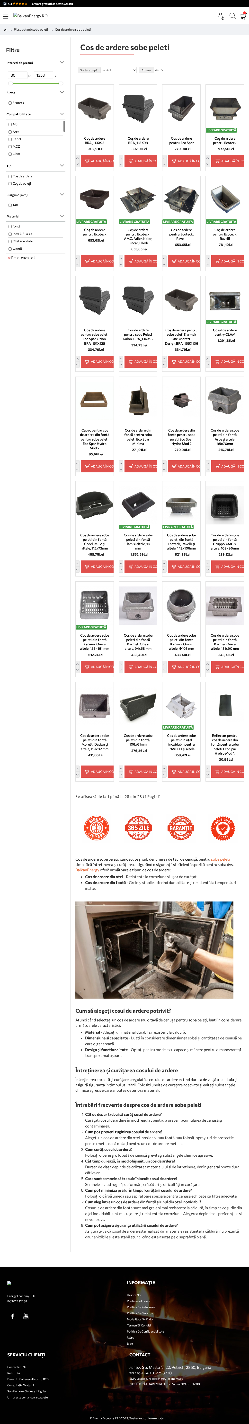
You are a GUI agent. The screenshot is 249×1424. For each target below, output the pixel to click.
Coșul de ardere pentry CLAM (225, 332)
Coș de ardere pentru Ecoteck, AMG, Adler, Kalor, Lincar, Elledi (138, 236)
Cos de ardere (22, 176)
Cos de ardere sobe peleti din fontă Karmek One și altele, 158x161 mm (94, 642)
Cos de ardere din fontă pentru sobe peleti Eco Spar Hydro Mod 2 (181, 437)
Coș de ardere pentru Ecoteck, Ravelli (181, 234)
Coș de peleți (22, 183)
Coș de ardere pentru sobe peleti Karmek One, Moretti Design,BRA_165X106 (181, 336)
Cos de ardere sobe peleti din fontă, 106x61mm (138, 739)
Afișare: (146, 70)
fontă (16, 226)
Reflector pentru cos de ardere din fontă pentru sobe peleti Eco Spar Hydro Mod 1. (225, 744)
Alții (15, 124)
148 (15, 205)
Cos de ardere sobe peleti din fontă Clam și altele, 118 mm (138, 541)
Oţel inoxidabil (23, 241)
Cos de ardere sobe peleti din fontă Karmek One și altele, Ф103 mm (181, 642)
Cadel (17, 139)
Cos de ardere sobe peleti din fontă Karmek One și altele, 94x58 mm (138, 642)
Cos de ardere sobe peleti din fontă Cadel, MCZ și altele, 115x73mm (94, 541)
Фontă (17, 249)
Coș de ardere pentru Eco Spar (181, 140)
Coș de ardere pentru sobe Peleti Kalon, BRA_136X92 (138, 334)
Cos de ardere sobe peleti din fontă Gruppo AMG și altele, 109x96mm (225, 541)
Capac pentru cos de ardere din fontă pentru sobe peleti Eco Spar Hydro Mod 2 (94, 439)
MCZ (16, 146)
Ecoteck (18, 103)
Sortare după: (89, 70)
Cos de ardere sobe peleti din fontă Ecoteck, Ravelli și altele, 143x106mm (181, 541)
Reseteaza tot (23, 257)
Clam (16, 154)
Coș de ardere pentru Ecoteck (225, 140)
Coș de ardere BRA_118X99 (138, 140)
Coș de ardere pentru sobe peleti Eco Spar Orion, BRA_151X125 (94, 336)
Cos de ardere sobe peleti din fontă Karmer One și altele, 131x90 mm (225, 642)
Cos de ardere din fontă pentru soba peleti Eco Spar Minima (138, 437)
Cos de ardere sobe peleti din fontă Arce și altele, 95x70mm (225, 437)
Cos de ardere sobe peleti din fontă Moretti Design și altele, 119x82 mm (94, 742)
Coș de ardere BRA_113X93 (94, 140)
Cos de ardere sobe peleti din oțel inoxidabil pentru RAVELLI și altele (181, 742)
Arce (16, 132)
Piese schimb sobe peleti (31, 29)
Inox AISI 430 (22, 234)
